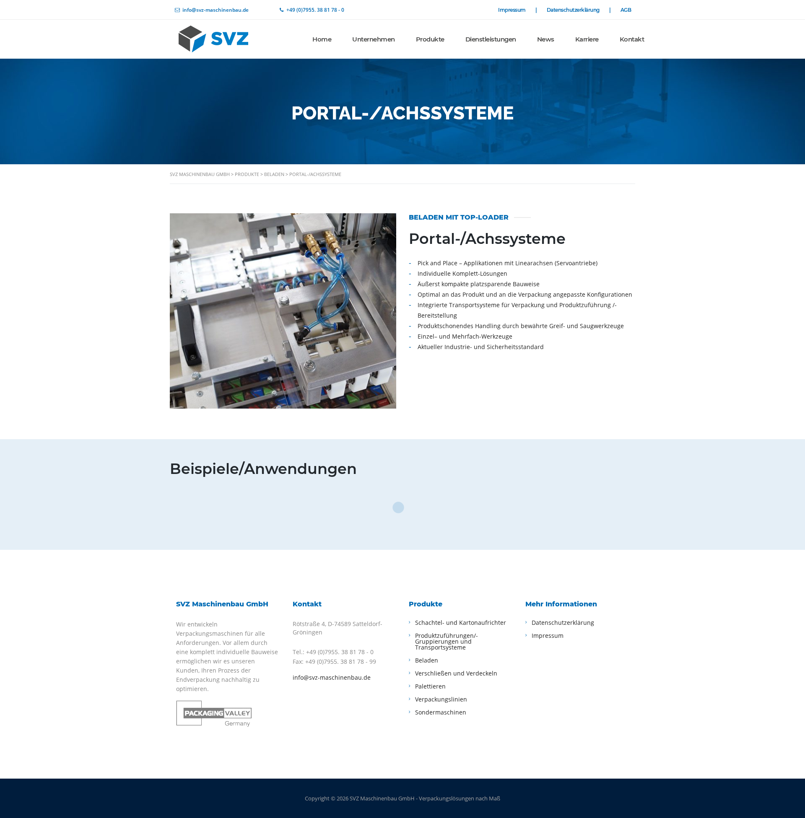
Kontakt (632, 39)
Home (321, 39)
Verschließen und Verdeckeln (456, 673)
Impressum (517, 10)
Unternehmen (373, 39)
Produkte (430, 39)
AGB (626, 10)
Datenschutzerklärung (578, 10)
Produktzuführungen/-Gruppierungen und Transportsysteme (446, 641)
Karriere (587, 39)
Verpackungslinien (441, 699)
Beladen (426, 660)
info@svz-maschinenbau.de (332, 677)
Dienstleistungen (490, 39)
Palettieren (430, 686)
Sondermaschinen (440, 712)
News (545, 39)
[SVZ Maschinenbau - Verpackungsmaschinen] (233, 38)
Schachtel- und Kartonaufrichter (460, 622)
